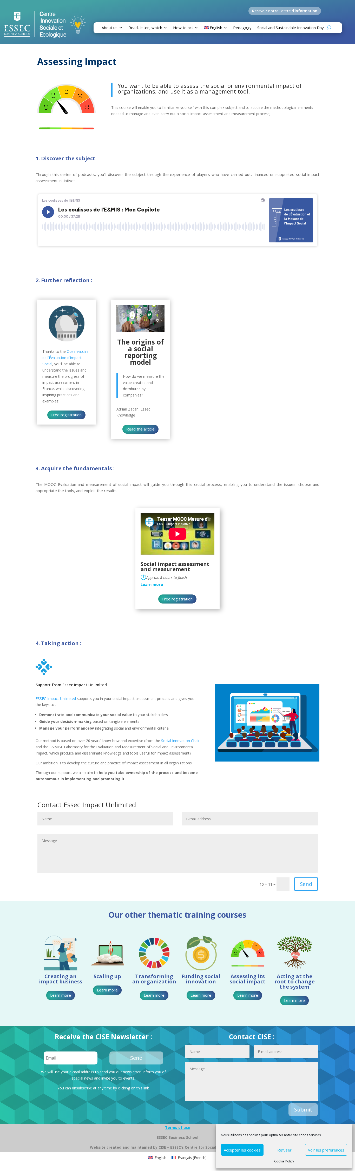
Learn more (60, 995)
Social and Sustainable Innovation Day (290, 27)
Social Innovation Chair (180, 740)
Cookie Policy (284, 1161)
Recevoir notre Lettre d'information (284, 10)
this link (142, 1088)
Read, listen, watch (145, 27)
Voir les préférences (326, 1150)
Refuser (284, 1150)
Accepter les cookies (242, 1150)
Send (306, 884)
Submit (303, 1109)
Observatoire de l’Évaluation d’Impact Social (65, 357)
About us (109, 27)
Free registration (66, 414)
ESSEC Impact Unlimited (56, 698)
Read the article (140, 429)
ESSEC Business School (177, 1137)
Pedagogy (242, 27)
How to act (183, 27)
